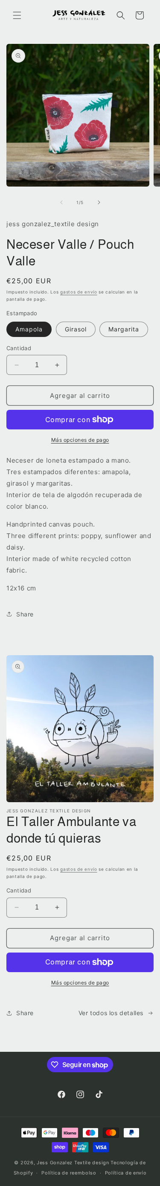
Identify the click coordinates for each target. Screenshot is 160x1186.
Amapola (29, 329)
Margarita (123, 329)
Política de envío (126, 1173)
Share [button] (25, 614)
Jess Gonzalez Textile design (73, 1163)
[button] (17, 15)
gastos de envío (78, 291)
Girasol (76, 329)
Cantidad (18, 348)
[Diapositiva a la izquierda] (61, 202)
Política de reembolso (68, 1173)
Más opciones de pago (80, 440)
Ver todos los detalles (111, 1012)
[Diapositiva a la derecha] (99, 202)
